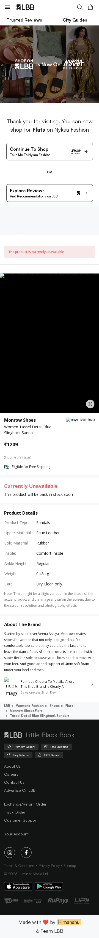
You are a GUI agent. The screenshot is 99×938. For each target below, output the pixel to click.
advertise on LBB (19, 790)
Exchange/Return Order (25, 804)
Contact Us (14, 782)
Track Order (14, 812)
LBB (7, 706)
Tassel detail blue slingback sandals (39, 715)
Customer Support (21, 820)
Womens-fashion (30, 706)
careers (11, 774)
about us (12, 766)
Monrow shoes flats (26, 710)
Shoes (55, 706)
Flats (69, 706)
